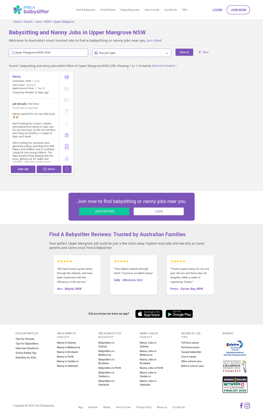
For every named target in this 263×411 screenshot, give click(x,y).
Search (28, 21)
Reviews (93, 407)
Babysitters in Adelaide (106, 383)
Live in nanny (188, 356)
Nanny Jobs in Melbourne (148, 353)
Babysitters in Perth (109, 367)
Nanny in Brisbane (67, 352)
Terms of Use (123, 407)
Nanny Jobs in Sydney (148, 344)
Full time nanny (190, 342)
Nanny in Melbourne (68, 347)
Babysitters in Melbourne (106, 353)
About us (162, 407)
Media (106, 407)
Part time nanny (190, 347)
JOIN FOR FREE (104, 211)
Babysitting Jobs (130, 9)
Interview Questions (27, 348)
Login (217, 10)
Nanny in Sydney (66, 342)
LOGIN (159, 211)
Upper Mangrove (63, 21)
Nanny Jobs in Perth (151, 367)
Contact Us (171, 9)
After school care (191, 361)
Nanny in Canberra (67, 361)
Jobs (38, 21)
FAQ (184, 9)
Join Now (238, 10)
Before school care (192, 366)
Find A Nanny (108, 9)
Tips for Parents (25, 339)
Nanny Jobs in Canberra (148, 374)
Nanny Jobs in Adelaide (148, 383)
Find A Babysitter (85, 9)
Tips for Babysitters (27, 343)
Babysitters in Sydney (106, 344)
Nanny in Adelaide (67, 366)
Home (17, 21)
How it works (152, 9)
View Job (23, 169)
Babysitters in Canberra (106, 374)
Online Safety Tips (26, 352)
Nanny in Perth (65, 356)
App (80, 407)
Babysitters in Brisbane (106, 361)
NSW (47, 21)
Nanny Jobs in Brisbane (148, 361)
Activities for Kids (26, 357)
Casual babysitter (191, 352)
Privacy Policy (144, 407)
